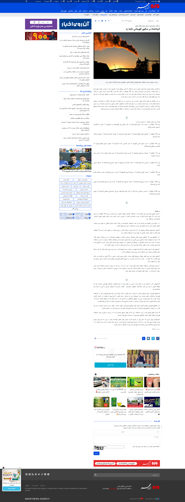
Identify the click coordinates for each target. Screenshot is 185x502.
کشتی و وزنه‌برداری (124, 15)
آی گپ (99, 1)
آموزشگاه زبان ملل (67, 202)
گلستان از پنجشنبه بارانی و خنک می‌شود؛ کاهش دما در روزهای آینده (74, 41)
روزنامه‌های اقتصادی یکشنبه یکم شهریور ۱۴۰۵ (76, 171)
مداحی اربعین (84, 189)
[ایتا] (26, 474)
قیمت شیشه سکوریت (84, 183)
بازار (106, 11)
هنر (146, 11)
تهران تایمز (63, 206)
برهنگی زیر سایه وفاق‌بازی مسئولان (79, 118)
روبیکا (68, 1)
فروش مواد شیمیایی (66, 193)
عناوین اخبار (156, 15)
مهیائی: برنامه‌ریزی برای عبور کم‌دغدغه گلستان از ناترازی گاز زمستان (76, 63)
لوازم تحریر (66, 180)
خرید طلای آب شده (65, 183)
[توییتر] (39, 474)
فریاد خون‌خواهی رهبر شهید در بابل (79, 52)
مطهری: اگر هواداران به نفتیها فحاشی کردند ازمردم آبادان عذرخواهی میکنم (75, 85)
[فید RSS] (32, 474)
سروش (107, 1)
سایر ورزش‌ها (103, 15)
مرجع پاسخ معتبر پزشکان (83, 193)
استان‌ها (85, 11)
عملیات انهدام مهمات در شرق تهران (79, 95)
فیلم (76, 11)
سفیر (74, 183)
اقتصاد (111, 11)
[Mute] (132, 366)
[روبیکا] (35, 474)
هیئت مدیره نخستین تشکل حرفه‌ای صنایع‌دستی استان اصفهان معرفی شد (74, 79)
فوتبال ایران (148, 15)
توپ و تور (133, 15)
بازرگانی (27, 485)
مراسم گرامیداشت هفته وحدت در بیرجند (78, 68)
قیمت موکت (85, 186)
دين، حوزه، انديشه (139, 11)
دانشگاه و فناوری (128, 11)
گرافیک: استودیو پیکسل (135, 499)
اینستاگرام (84, 1)
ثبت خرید (110, 365)
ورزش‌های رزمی (113, 15)
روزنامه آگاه (75, 209)
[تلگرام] (48, 474)
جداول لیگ (47, 1)
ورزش (102, 11)
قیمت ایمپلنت (84, 196)
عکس (79, 11)
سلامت (120, 11)
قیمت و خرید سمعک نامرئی (82, 206)
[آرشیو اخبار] (29, 474)
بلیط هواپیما (66, 199)
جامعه (115, 11)
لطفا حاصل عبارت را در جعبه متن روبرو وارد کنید (146, 447)
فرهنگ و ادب (151, 11)
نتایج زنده (56, 1)
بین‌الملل (91, 11)
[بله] (45, 474)
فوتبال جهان (140, 15)
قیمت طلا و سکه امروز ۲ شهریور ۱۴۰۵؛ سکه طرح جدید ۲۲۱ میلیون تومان (74, 109)
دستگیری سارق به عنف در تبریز (80, 134)
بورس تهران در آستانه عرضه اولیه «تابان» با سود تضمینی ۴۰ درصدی (76, 139)
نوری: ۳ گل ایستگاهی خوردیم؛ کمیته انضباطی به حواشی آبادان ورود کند (76, 47)
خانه (158, 11)
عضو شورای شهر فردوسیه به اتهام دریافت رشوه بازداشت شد (76, 100)
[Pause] (129, 366)
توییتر (75, 1)
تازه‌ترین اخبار (86, 33)
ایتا (62, 1)
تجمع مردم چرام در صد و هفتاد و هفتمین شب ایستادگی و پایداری (76, 73)
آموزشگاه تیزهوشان (82, 199)
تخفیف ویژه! (11, 488)
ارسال (96, 453)
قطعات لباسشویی (67, 196)
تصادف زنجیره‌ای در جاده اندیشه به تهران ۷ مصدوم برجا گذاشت (75, 123)
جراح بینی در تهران (82, 180)
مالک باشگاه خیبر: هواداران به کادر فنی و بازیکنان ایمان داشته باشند (74, 57)
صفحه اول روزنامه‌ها (83, 145)
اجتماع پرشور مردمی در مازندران (80, 36)
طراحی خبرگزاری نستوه (150, 499)
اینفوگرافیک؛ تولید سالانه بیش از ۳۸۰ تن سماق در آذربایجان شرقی (75, 129)
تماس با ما (35, 485)
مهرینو (70, 206)
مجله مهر (70, 11)
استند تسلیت (65, 186)
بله (92, 1)
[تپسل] (95, 347)
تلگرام (114, 1)
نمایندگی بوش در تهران (83, 202)
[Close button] (20, 468)
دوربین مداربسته (67, 189)
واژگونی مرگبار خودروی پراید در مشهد (79, 114)
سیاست (97, 11)
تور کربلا (75, 186)
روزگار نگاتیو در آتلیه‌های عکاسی (80, 105)
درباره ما (42, 485)
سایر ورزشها (151, 21)
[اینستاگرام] (42, 474)
